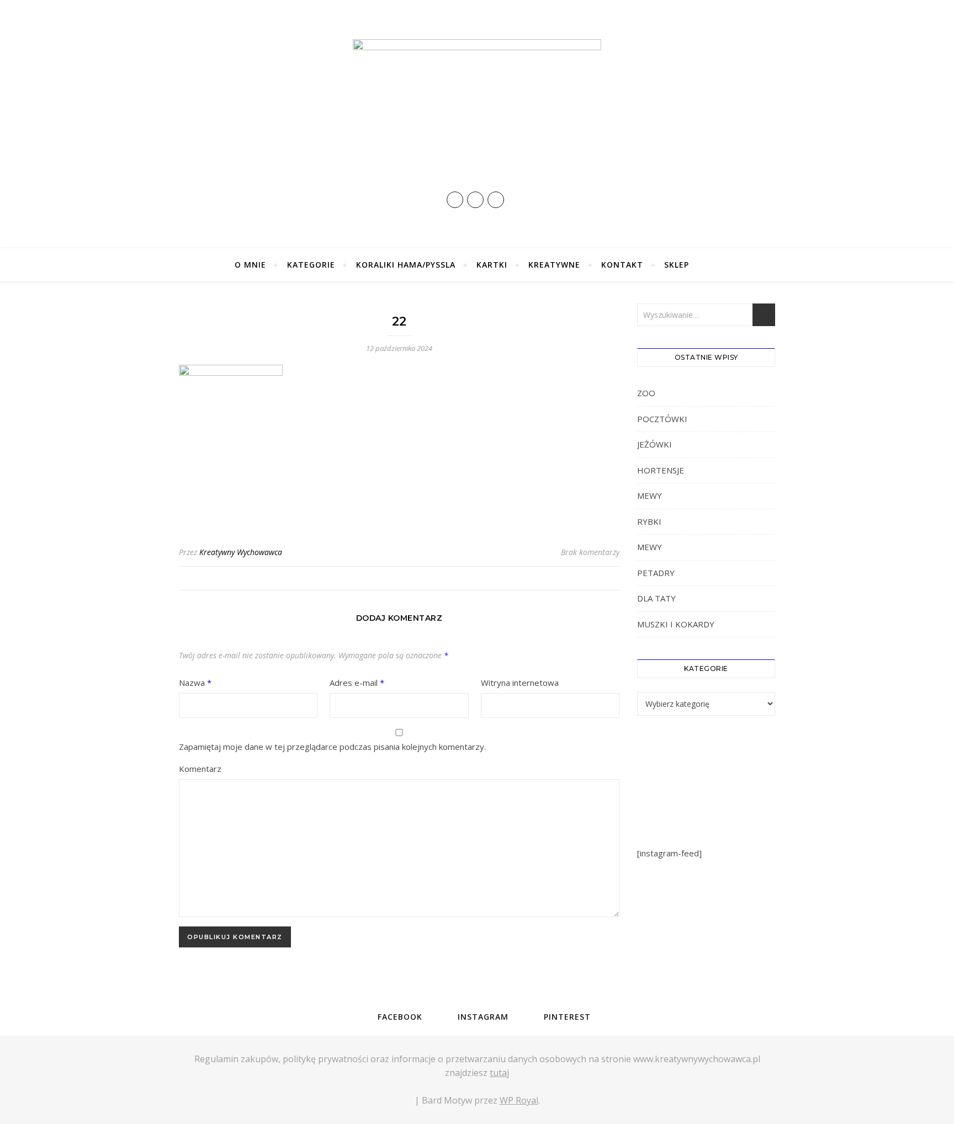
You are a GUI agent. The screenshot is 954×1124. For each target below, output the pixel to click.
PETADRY (656, 572)
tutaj (499, 1073)
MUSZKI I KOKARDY (675, 624)
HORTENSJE (660, 470)
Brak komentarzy (590, 552)
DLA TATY (656, 598)
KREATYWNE (554, 264)
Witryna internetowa (520, 682)
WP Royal (519, 1100)
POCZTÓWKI (662, 418)
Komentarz (200, 768)
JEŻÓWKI (654, 444)
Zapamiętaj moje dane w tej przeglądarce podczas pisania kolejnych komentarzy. (332, 746)
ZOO (646, 392)
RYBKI (649, 521)
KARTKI (491, 264)
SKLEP (676, 264)
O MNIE (250, 264)
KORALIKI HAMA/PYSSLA (405, 264)
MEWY (649, 495)
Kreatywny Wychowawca (240, 552)
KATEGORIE (311, 264)
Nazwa (195, 682)
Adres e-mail (357, 682)
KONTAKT (622, 264)
